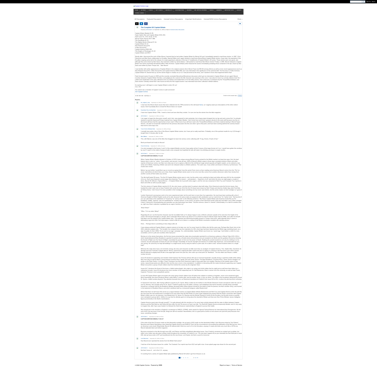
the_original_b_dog (145, 102)
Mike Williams (144, 136)
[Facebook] (146, 23)
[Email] (141, 23)
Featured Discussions (154, 19)
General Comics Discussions (173, 19)
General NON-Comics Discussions (215, 19)
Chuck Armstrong (145, 145)
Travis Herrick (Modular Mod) (148, 129)
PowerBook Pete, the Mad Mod (148, 110)
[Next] (197, 357)
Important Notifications (193, 19)
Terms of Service (237, 365)
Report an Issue (225, 365)
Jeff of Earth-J (149, 29)
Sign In (373, 1)
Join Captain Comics (141, 91)
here (201, 105)
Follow (239, 95)
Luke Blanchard (144, 338)
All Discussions (139, 19)
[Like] (240, 23)
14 (195, 357)
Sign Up (368, 1)
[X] (137, 23)
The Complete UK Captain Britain (153, 27)
